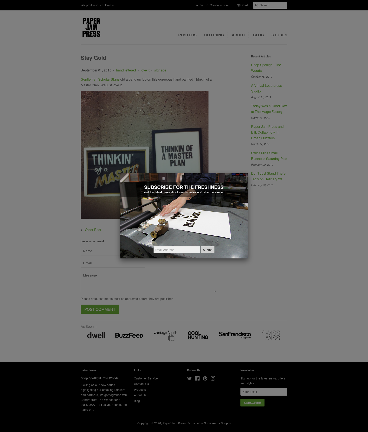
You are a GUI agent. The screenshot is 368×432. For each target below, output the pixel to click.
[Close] (248, 173)
